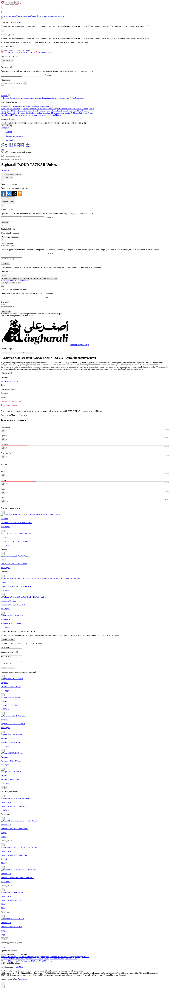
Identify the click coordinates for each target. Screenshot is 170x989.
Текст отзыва (7, 656)
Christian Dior (22, 111)
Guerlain (28, 113)
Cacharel (62, 109)
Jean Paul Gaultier (64, 113)
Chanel (9, 111)
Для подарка (36, 98)
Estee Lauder (68, 111)
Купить (4, 276)
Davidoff (31, 111)
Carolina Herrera (82, 109)
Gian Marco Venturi (80, 111)
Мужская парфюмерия (40, 106)
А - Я (9, 125)
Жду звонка (6, 80)
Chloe (14, 111)
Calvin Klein (71, 109)
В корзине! (15, 280)
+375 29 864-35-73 (44, 52)
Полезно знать (28, 353)
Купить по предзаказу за (29, 278)
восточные (14, 381)
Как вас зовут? (7, 307)
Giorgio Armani (6, 113)
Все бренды (5, 128)
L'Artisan (14, 115)
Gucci (23, 113)
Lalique (27, 115)
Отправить (5, 263)
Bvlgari (56, 109)
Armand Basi (41, 109)
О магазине (5, 16)
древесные (5, 381)
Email (47, 297)
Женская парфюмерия (21, 106)
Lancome (34, 115)
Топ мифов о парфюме (10, 405)
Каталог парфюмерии (9, 957)
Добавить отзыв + (8, 639)
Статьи (39, 16)
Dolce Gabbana (40, 111)
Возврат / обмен (71, 959)
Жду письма (6, 311)
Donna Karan (52, 111)
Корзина (4, 93)
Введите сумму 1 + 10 (9, 652)
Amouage (18, 109)
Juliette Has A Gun (86, 113)
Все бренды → (6, 106)
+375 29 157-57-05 (10, 52)
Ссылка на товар (8, 259)
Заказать (5, 222)
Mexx (52, 115)
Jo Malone (75, 113)
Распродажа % (65, 98)
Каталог (6, 98)
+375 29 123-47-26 (28, 52)
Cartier (91, 109)
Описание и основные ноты (11, 353)
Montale (58, 115)
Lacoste (21, 115)
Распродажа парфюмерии (78, 957)
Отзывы (13, 16)
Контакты (61, 16)
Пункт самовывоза (49, 16)
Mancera (47, 115)
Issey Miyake (52, 113)
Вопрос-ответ (37, 959)
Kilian (8, 115)
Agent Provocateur (8, 109)
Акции (33, 16)
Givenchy (16, 113)
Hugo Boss (42, 113)
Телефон (49, 75)
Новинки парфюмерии (51, 98)
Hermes (35, 113)
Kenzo (3, 115)
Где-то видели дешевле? (10, 237)
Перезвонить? (7, 60)
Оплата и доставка (23, 16)
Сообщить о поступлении (11, 283)
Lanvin (40, 115)
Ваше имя (5, 647)
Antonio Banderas (29, 109)
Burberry (49, 109)
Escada (59, 111)
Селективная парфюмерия (20, 98)
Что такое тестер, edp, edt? (11, 401)
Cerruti (3, 111)
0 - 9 (3, 125)
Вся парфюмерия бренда (79, 345)
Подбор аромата (78, 98)
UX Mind (19, 967)
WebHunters (22, 979)
